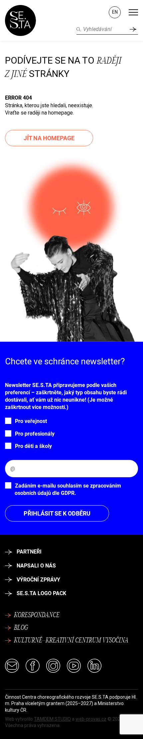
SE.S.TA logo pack (41, 593)
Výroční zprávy (38, 579)
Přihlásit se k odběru (57, 513)
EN (115, 12)
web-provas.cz (90, 719)
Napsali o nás (36, 565)
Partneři (29, 552)
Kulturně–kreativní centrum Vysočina (71, 640)
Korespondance (37, 615)
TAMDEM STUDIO (52, 719)
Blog (21, 628)
